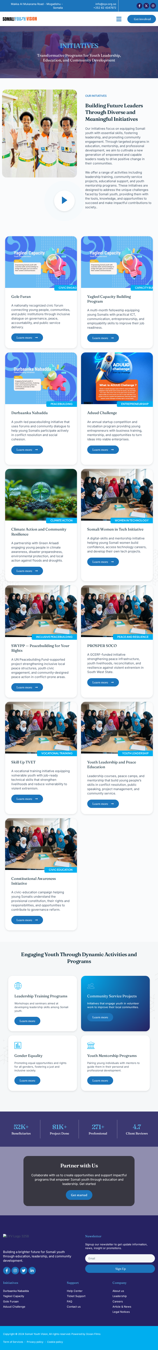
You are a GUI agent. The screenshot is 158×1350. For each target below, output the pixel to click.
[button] (119, 19)
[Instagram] (153, 6)
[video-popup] (64, 200)
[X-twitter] (146, 6)
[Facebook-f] (139, 6)
